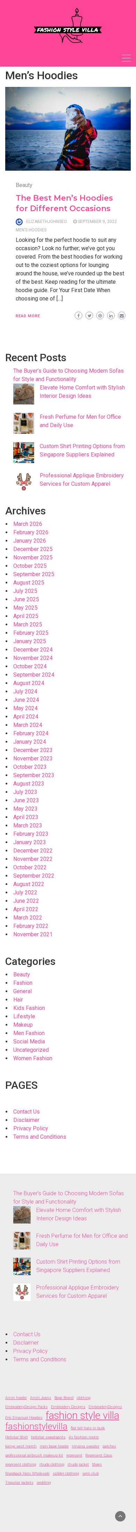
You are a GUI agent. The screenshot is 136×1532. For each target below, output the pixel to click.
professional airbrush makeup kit (34, 1455)
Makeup (23, 1024)
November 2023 (33, 758)
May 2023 (25, 808)
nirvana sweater (85, 1446)
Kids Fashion (29, 1008)
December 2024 (33, 649)
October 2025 (30, 566)
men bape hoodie (54, 1446)
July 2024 (25, 691)
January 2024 (29, 741)
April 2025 (25, 616)
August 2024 (28, 683)
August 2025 (28, 582)
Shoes (97, 1464)
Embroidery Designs (68, 1407)
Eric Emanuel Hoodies (24, 1417)
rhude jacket (78, 1464)
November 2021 (33, 934)
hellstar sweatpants (48, 1437)
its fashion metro (84, 1437)
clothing (84, 1398)
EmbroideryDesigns (105, 1407)
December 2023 (33, 750)
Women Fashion (32, 1058)
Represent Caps (98, 1455)
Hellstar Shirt (16, 1437)
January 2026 (29, 540)
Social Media (29, 1041)
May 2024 (25, 708)
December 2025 (33, 549)
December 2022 (33, 850)
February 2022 (30, 926)
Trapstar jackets (19, 1482)
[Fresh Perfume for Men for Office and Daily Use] (23, 423)
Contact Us (26, 1111)
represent (74, 1455)
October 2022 (30, 867)
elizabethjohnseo (46, 221)
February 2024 (30, 733)
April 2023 (25, 817)
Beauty (24, 185)
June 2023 (26, 800)
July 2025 (25, 591)
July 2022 (25, 892)
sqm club (90, 1473)
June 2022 (26, 901)
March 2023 (27, 825)
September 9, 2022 (97, 221)
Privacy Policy (30, 1128)
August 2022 (28, 884)
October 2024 (30, 666)
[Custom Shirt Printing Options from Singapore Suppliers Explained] (23, 452)
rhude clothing (52, 1464)
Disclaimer (26, 1120)
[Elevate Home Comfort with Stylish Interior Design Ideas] (23, 394)
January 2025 (29, 641)
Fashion (22, 983)
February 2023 (30, 834)
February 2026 (30, 532)
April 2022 (25, 909)
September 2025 (33, 574)
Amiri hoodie (16, 1398)
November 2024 (33, 658)
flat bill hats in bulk (88, 1428)
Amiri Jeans (40, 1398)
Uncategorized (31, 1050)
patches (109, 1446)
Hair (18, 999)
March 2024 (27, 725)
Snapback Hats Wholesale (27, 1473)
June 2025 (26, 599)
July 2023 (25, 792)
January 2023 (29, 842)
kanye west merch (21, 1446)
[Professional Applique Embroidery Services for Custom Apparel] (23, 481)
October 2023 (30, 767)
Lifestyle (24, 1016)
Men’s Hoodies (31, 230)
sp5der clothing (66, 1473)
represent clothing (20, 1464)
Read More (28, 316)
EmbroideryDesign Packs (26, 1407)
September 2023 (33, 775)
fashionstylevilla (36, 1426)
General (22, 991)
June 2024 (26, 700)
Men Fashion (29, 1033)
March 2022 (27, 917)
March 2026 (27, 524)
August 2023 (28, 783)
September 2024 (33, 674)
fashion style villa (82, 1415)
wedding (44, 1482)
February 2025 (30, 633)
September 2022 (33, 875)
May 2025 (25, 607)
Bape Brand (64, 1398)
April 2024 (25, 716)
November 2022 (33, 859)
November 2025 (33, 557)
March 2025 (27, 624)
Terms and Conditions (39, 1136)
